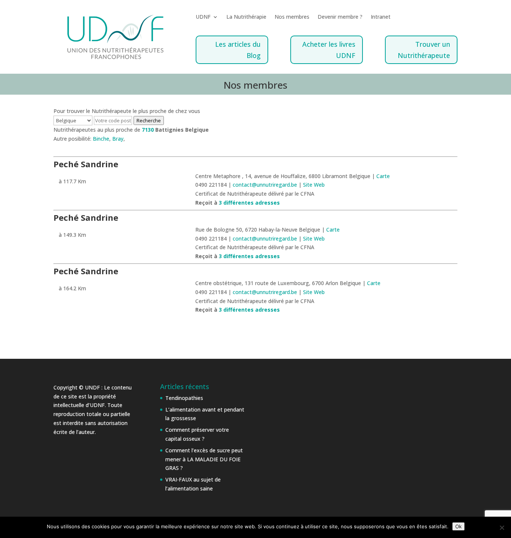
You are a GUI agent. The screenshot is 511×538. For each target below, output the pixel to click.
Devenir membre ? (340, 17)
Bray (117, 138)
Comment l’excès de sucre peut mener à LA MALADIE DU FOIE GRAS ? (204, 459)
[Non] (501, 527)
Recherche (149, 120)
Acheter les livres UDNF (328, 50)
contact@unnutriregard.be (266, 184)
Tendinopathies (184, 397)
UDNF (203, 17)
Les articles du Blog (238, 50)
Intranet (381, 17)
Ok (458, 526)
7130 (148, 129)
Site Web (314, 184)
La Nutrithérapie (246, 17)
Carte (383, 176)
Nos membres (292, 17)
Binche (101, 138)
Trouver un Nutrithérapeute (424, 50)
